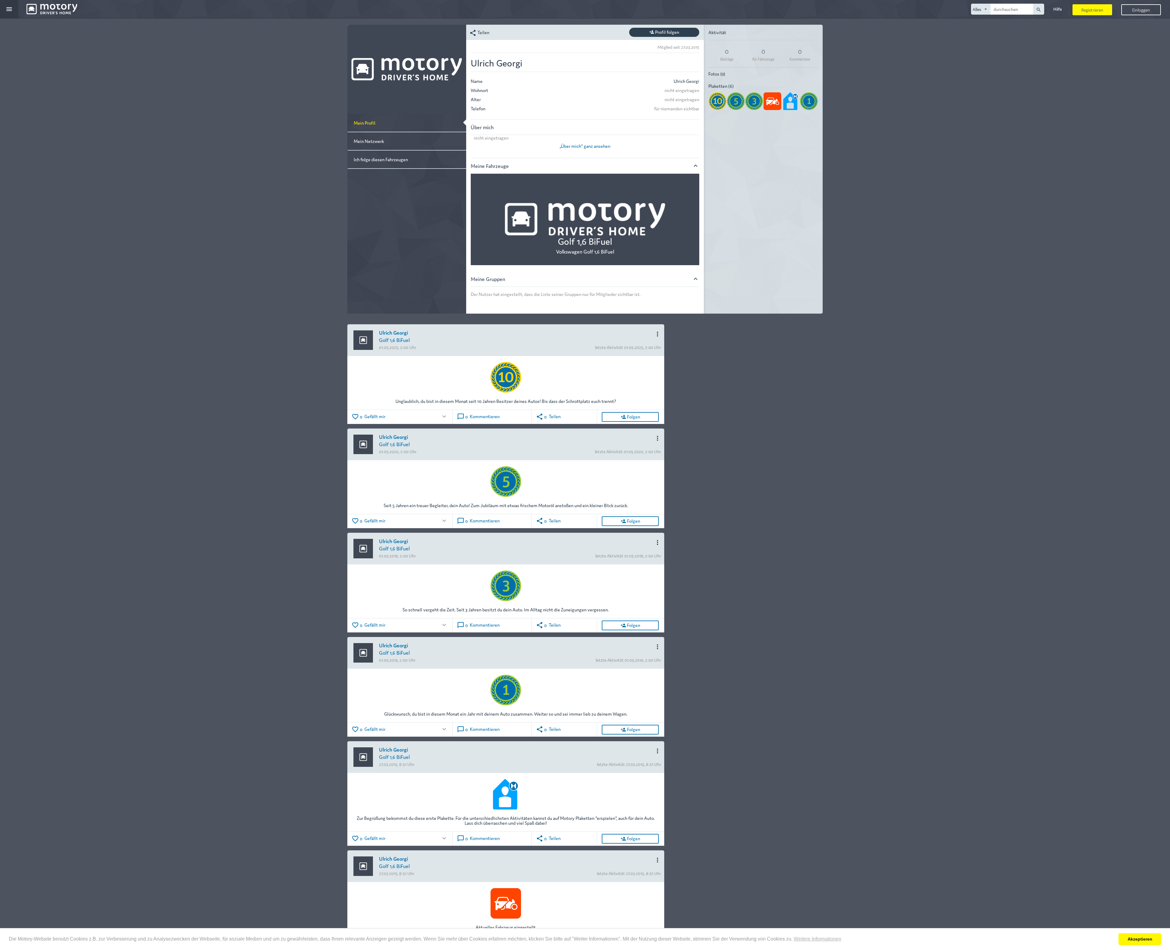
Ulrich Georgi (393, 332)
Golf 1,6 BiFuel (394, 339)
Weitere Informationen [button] (817, 938)
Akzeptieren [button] (1140, 939)
